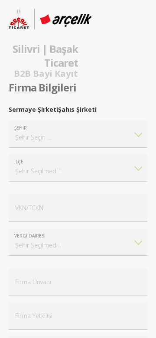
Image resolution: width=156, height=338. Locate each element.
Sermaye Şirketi (33, 109)
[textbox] (78, 134)
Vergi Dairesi (30, 236)
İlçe (18, 162)
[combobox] (78, 134)
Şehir (20, 128)
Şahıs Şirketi (77, 109)
